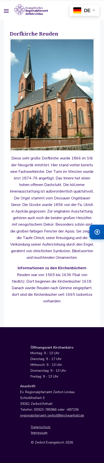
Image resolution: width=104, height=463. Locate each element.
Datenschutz (41, 427)
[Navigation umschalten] (6, 11)
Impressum (39, 432)
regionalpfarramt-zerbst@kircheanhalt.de (52, 415)
